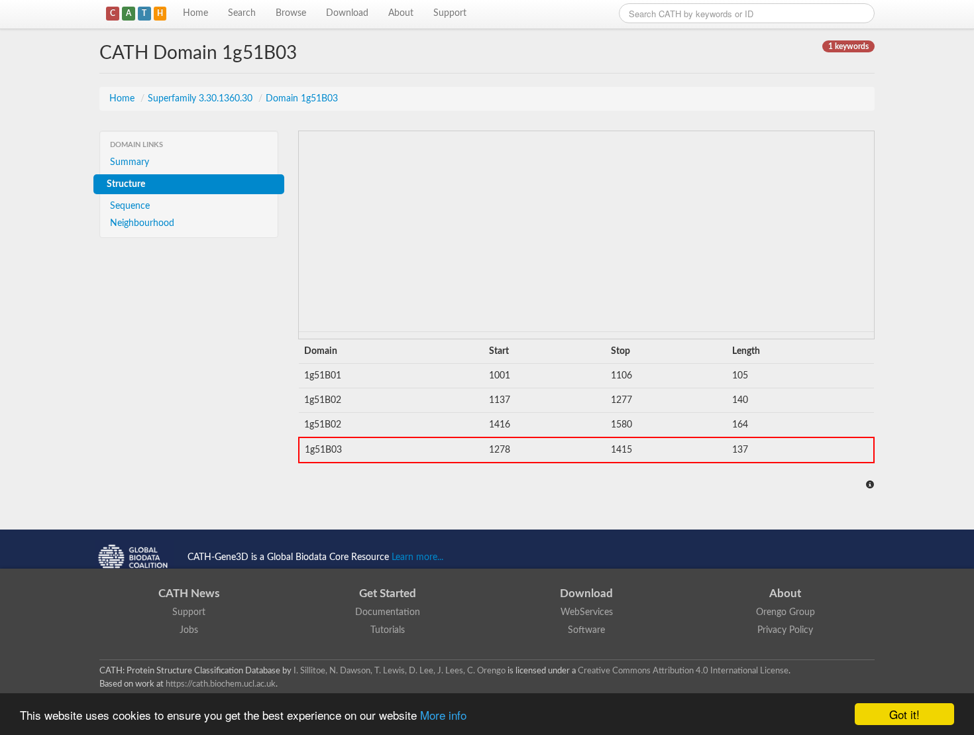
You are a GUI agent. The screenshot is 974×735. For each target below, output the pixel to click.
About (400, 13)
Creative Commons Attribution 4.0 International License (683, 671)
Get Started (387, 593)
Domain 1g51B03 (302, 98)
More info (443, 715)
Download (347, 13)
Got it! (904, 714)
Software (586, 630)
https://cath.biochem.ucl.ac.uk (221, 684)
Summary (129, 162)
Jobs (189, 630)
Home (195, 13)
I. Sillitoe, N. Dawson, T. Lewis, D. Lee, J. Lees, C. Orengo (400, 671)
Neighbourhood (142, 223)
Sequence (130, 206)
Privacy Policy (785, 630)
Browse (291, 13)
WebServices (587, 612)
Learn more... (417, 557)
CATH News (188, 593)
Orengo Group (785, 612)
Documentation (387, 612)
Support (449, 13)
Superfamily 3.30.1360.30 (201, 98)
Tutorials (387, 630)
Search (242, 13)
